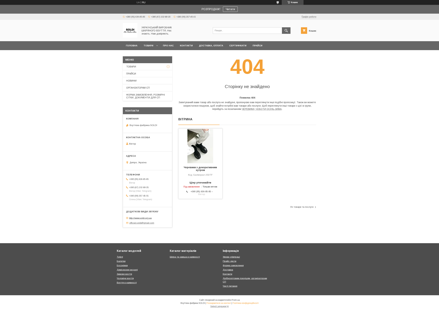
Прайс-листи (229, 261)
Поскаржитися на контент (218, 303)
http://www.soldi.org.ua (140, 218)
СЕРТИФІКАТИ (237, 45)
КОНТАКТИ (186, 45)
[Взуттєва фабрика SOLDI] (130, 36)
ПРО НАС (168, 45)
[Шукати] (286, 30)
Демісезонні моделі (127, 269)
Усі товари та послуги (301, 207)
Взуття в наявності (127, 282)
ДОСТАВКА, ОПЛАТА (211, 45)
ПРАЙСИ (257, 45)
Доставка (228, 269)
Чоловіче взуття (125, 278)
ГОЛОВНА (131, 45)
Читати (230, 9)
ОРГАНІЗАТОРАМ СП (138, 87)
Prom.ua (236, 300)
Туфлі (120, 257)
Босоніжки (122, 265)
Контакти (227, 274)
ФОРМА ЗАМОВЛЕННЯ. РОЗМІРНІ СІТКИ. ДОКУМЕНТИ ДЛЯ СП (145, 96)
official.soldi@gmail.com (141, 223)
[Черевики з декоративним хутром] (200, 146)
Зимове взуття (124, 274)
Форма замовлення (233, 265)
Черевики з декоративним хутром (200, 168)
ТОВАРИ (148, 45)
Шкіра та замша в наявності (185, 257)
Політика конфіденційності (246, 303)
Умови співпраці (231, 257)
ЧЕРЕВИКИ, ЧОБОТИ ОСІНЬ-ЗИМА (262, 109)
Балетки (121, 261)
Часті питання (230, 286)
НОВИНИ (131, 80)
